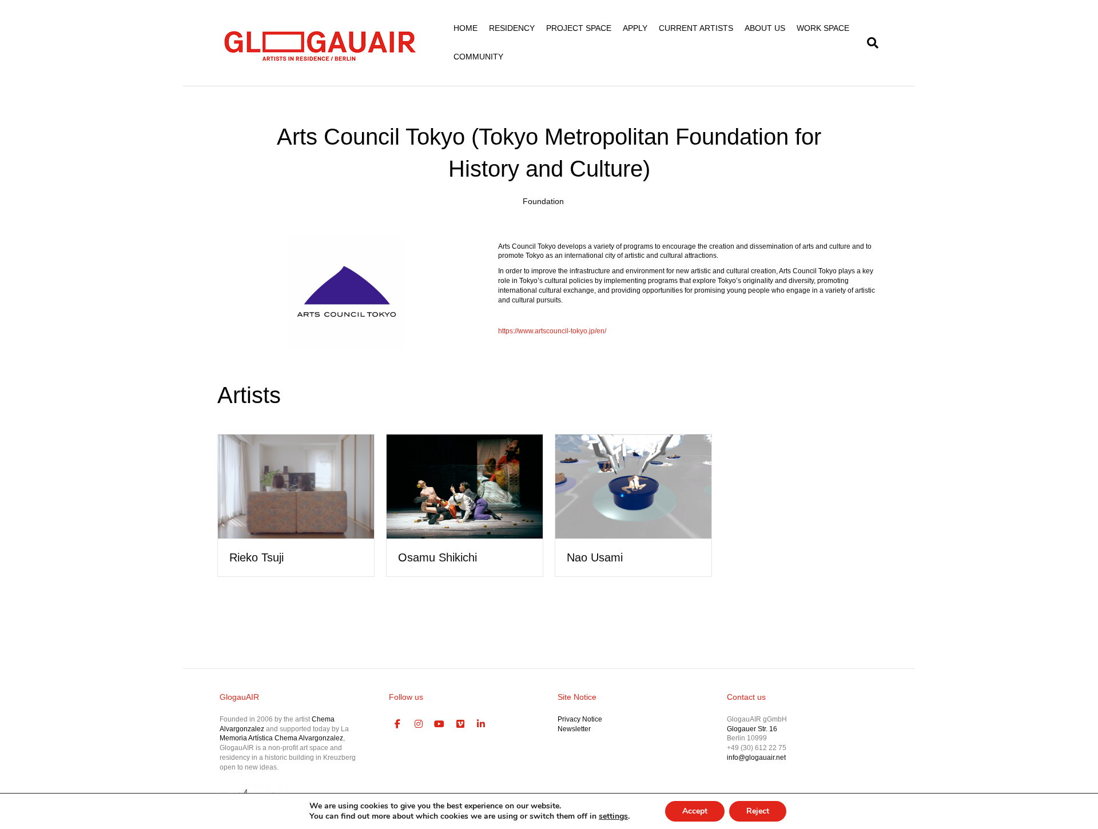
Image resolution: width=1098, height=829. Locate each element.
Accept (694, 811)
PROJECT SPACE (578, 28)
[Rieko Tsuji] (296, 486)
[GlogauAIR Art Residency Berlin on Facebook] (398, 724)
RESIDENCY (512, 28)
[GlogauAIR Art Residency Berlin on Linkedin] (481, 724)
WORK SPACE (823, 28)
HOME (465, 28)
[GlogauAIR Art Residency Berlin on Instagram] (418, 724)
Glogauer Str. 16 (752, 729)
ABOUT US (765, 28)
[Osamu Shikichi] (465, 486)
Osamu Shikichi (437, 557)
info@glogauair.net (756, 758)
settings (613, 816)
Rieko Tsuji (256, 557)
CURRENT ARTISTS (696, 28)
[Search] (869, 43)
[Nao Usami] (633, 486)
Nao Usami (595, 557)
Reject (757, 811)
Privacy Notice (580, 719)
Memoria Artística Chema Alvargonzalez (281, 738)
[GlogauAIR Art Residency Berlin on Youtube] (440, 724)
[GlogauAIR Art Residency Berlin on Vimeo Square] (460, 724)
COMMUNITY (478, 56)
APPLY (635, 28)
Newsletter (574, 729)
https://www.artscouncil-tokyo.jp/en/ (552, 331)
